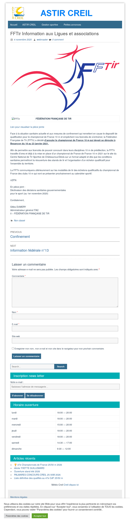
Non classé (19, 220)
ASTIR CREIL (29, 24)
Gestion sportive (50, 24)
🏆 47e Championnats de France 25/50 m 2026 (38, 464)
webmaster (42, 39)
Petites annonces (72, 24)
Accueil (13, 24)
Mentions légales (18, 497)
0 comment (58, 39)
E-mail (15, 324)
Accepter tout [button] (40, 515)
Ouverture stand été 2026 (27, 471)
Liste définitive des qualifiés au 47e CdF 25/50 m (38, 478)
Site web (16, 336)
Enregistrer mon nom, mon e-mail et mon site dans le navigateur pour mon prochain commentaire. (59, 348)
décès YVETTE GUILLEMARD (29, 468)
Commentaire (19, 275)
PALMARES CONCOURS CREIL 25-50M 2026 (37, 474)
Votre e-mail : (17, 382)
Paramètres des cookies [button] (17, 515)
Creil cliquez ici (71, 484)
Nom (15, 312)
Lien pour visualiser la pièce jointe (27, 126)
